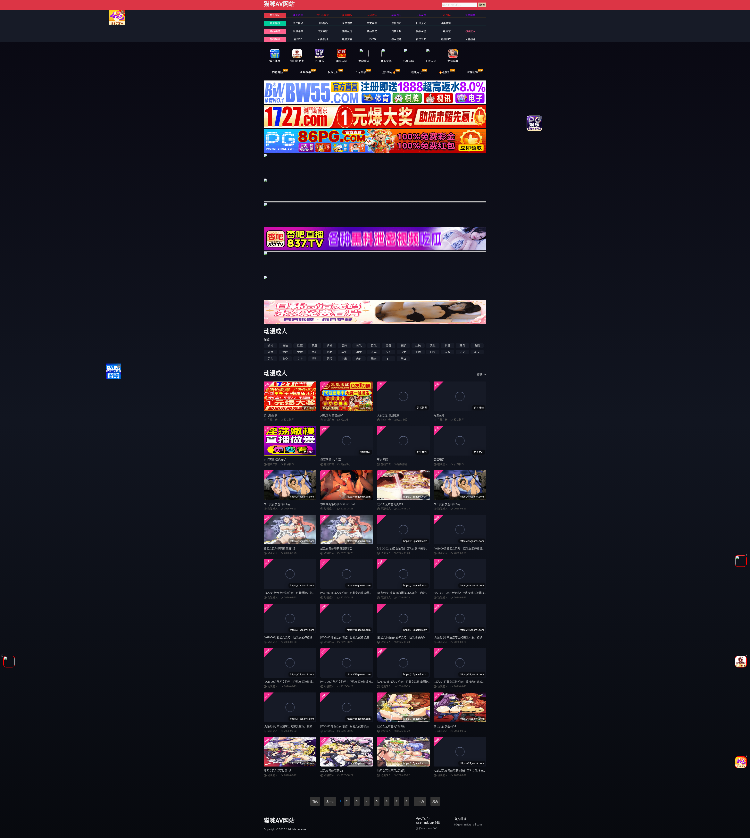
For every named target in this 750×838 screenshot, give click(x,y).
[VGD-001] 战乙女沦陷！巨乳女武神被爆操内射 (292, 637)
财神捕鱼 (472, 72)
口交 (433, 352)
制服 (447, 345)
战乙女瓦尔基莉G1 (445, 726)
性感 (300, 345)
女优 (300, 352)
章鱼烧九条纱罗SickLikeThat (337, 504)
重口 (403, 358)
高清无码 (439, 459)
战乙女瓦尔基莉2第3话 (391, 726)
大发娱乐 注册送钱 (388, 415)
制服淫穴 (298, 31)
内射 (359, 358)
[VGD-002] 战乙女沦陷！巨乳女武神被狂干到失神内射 (352, 726)
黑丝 (433, 345)
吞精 (329, 358)
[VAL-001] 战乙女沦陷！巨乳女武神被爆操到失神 (463, 592)
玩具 (462, 345)
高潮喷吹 (446, 39)
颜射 (314, 358)
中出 (344, 358)
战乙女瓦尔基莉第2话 (447, 504)
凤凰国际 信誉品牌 (331, 415)
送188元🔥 (389, 72)
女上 (300, 358)
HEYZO (372, 39)
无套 (373, 358)
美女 (359, 352)
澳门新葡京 (270, 415)
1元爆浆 (361, 72)
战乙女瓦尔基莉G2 (331, 770)
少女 (403, 352)
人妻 (373, 352)
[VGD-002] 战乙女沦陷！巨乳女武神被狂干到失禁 (463, 548)
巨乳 (373, 345)
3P (388, 358)
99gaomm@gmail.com (468, 824)
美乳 (359, 345)
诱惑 (329, 345)
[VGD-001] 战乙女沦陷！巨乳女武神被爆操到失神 (350, 592)
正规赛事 (305, 72)
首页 (315, 801)
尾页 (435, 801)
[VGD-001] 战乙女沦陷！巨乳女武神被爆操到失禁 (350, 637)
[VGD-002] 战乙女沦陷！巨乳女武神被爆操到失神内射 (296, 681)
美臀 (388, 345)
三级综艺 (446, 31)
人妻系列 (323, 39)
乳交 (477, 352)
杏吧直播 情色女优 (275, 459)
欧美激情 (446, 23)
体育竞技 (277, 72)
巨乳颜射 (470, 39)
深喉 (447, 352)
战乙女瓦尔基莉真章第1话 (279, 548)
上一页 (330, 801)
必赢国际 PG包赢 (330, 459)
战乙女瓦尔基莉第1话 (277, 504)
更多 (479, 374)
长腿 (403, 345)
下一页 (420, 801)
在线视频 (275, 39)
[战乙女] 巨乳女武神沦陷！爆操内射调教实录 (461, 681)
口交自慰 (323, 31)
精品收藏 (275, 31)
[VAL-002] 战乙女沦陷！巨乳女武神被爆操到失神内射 (352, 681)
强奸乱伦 (347, 31)
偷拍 (270, 345)
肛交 (285, 358)
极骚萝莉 (347, 39)
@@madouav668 (426, 828)
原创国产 (396, 23)
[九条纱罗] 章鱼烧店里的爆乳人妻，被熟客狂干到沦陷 (466, 637)
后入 (270, 358)
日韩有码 (323, 23)
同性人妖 (396, 31)
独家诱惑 (396, 39)
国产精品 (298, 23)
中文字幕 (372, 23)
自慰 (477, 345)
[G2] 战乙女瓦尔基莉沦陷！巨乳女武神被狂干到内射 (465, 770)
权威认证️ (333, 72)
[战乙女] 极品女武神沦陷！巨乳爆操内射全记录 (405, 637)
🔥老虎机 (444, 72)
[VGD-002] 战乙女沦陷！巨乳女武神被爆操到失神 (407, 548)
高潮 (270, 352)
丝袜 (418, 345)
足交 (462, 352)
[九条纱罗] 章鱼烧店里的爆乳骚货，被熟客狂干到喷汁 (296, 726)
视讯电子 (416, 72)
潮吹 (285, 352)
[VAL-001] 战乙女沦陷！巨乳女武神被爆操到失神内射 (409, 681)
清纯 (344, 345)
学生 (344, 352)
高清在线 (275, 23)
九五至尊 (439, 415)
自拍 (285, 345)
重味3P (298, 39)
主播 (418, 352)
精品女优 (372, 31)
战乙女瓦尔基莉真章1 (390, 504)
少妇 (388, 352)
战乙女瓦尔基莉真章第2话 (336, 548)
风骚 (314, 345)
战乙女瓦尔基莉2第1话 (277, 770)
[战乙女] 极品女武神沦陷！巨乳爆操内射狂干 (291, 592)
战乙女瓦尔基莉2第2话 (391, 770)
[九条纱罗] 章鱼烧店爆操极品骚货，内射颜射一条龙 (408, 592)
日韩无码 (421, 23)
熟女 (329, 352)
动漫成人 (470, 31)
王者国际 (382, 459)
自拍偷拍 (347, 23)
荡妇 (314, 352)
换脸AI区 (421, 31)
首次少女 (421, 39)
